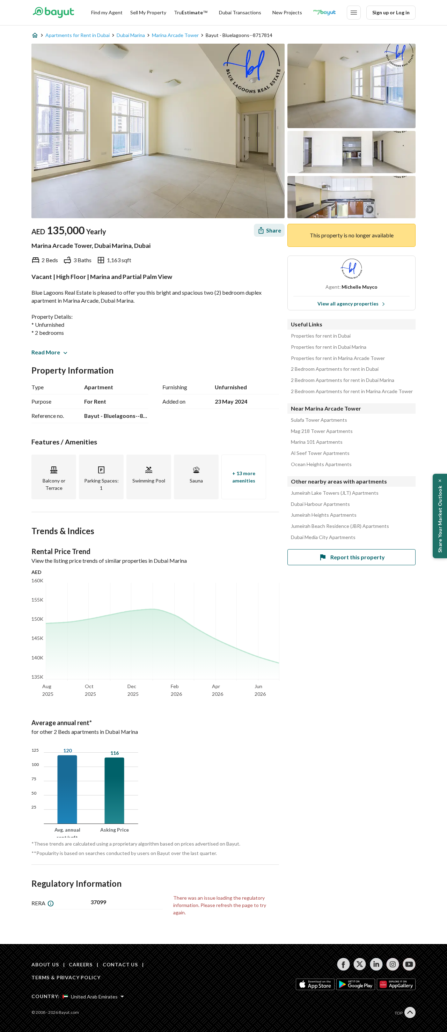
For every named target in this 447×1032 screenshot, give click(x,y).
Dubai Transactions (240, 12)
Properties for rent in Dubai (321, 336)
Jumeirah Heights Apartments (324, 515)
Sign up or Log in (391, 12)
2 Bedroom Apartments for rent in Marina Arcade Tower (352, 391)
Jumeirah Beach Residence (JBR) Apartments (340, 526)
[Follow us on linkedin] (376, 964)
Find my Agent (107, 12)
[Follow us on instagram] (392, 964)
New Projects (287, 12)
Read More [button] (45, 352)
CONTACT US (120, 964)
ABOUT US (45, 964)
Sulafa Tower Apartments (319, 420)
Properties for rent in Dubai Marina (328, 347)
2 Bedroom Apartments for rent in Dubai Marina (342, 380)
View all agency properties (348, 304)
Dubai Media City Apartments (323, 537)
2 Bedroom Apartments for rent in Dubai (335, 369)
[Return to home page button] (53, 12)
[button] (440, 516)
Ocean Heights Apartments (321, 464)
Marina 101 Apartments (317, 442)
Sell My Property (148, 12)
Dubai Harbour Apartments (320, 504)
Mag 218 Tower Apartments (322, 431)
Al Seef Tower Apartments (320, 453)
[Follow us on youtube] (409, 964)
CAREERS (81, 964)
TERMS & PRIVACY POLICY (65, 977)
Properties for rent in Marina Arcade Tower (338, 358)
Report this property (357, 557)
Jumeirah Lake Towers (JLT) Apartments (335, 493)
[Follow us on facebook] (343, 964)
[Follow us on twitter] (359, 964)
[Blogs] (324, 13)
